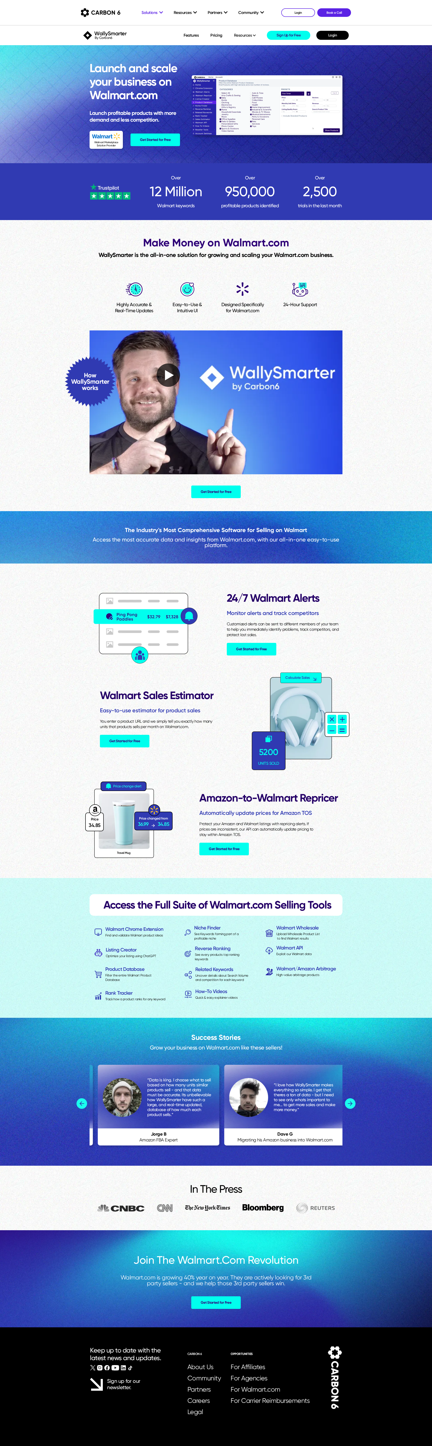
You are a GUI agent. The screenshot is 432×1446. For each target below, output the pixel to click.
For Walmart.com (255, 1389)
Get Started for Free (155, 140)
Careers (198, 1400)
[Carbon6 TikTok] (130, 1367)
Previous (81, 1103)
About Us (200, 1367)
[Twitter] (92, 1367)
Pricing (216, 35)
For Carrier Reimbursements (272, 1400)
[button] (245, 35)
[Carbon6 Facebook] (107, 1367)
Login (332, 35)
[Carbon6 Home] (335, 1377)
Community (204, 1378)
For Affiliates (248, 1367)
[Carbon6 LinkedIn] (123, 1367)
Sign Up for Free (289, 35)
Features (191, 35)
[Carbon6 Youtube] (115, 1367)
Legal (195, 1412)
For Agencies (249, 1378)
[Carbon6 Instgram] (100, 1367)
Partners (199, 1389)
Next (350, 1103)
